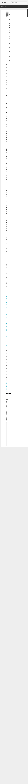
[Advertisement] (15, 35)
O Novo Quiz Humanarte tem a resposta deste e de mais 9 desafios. (6, 322)
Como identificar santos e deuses (9, 36)
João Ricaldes (6, 386)
